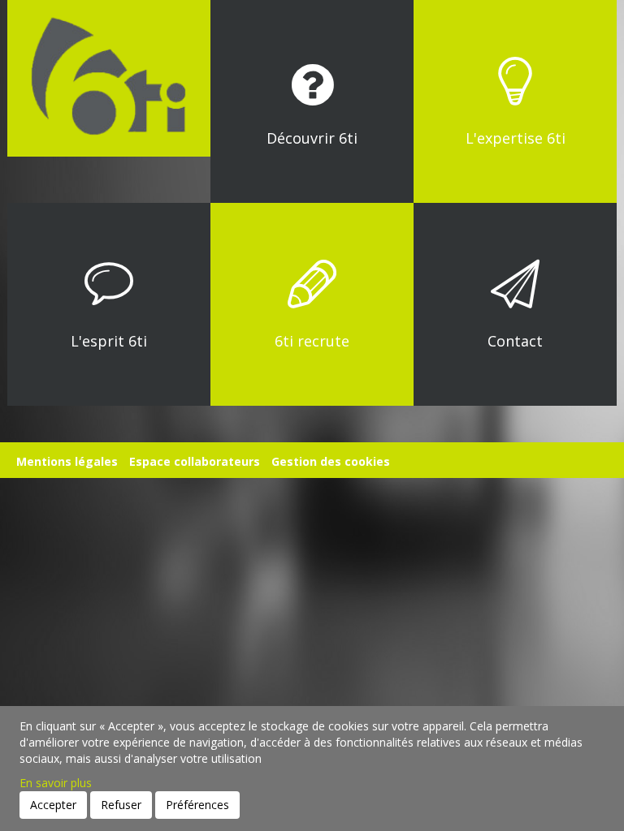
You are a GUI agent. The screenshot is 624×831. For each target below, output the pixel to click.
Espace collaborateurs (194, 461)
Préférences (197, 804)
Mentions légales (67, 461)
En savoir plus (56, 782)
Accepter (53, 804)
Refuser (121, 804)
